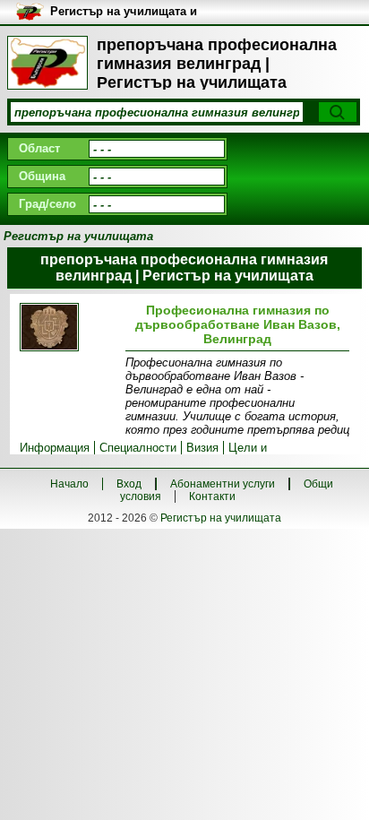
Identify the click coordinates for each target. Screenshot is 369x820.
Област (39, 148)
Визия (202, 447)
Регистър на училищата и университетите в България (130, 12)
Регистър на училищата (220, 518)
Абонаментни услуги (222, 484)
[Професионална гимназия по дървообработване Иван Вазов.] (69, 328)
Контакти (212, 496)
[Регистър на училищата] (47, 63)
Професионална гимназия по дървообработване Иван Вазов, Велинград (237, 324)
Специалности (137, 447)
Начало (69, 484)
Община (42, 176)
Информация (55, 447)
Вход (129, 484)
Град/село (47, 204)
